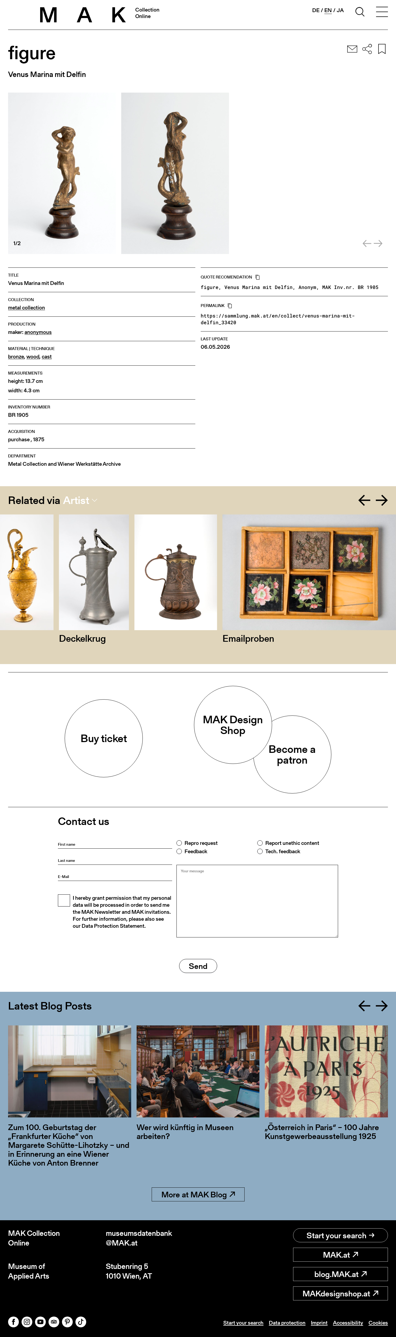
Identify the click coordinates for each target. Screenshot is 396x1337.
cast (47, 356)
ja (340, 10)
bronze (16, 356)
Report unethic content (292, 843)
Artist (76, 500)
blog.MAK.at (336, 1274)
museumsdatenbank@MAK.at (139, 1238)
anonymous (38, 332)
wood (32, 356)
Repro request (201, 843)
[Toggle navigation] (382, 13)
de (315, 10)
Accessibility (348, 1323)
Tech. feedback (282, 851)
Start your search (336, 1235)
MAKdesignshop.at (336, 1293)
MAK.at (336, 1254)
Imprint (319, 1323)
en (328, 10)
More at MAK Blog (194, 1194)
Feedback (196, 851)
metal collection (26, 307)
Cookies (378, 1323)
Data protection (287, 1323)
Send (198, 966)
